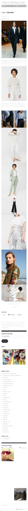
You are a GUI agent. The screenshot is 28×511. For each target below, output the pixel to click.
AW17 (23, 322)
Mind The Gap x (7, 401)
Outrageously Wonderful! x (9, 373)
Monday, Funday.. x (7, 385)
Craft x (4, 395)
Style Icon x (6, 407)
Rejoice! (5, 419)
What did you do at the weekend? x (12, 375)
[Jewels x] (20, 455)
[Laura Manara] (5, 447)
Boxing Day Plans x (8, 425)
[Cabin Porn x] (20, 494)
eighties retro (9, 325)
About (3, 5)
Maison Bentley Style (13, 2)
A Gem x (5, 393)
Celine (5, 325)
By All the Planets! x (8, 381)
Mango (21, 104)
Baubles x (5, 423)
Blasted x (5, 19)
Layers (4, 399)
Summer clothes (4, 327)
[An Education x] (7, 455)
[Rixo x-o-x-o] (23, 447)
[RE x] (11, 447)
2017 (21, 322)
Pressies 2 (5, 429)
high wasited (15, 325)
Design (2, 324)
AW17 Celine (4, 60)
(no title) (5, 387)
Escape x (5, 427)
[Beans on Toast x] (20, 468)
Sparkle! (5, 417)
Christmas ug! (6, 421)
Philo (23, 325)
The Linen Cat (6, 438)
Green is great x (7, 391)
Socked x (5, 415)
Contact (17, 5)
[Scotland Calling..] (7, 481)
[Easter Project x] (20, 481)
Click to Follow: (6, 333)
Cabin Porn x (6, 411)
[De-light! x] (7, 468)
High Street (18, 324)
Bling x (4, 389)
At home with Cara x (8, 383)
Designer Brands (8, 324)
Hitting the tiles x (7, 379)
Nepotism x (6, 403)
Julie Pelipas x (6, 397)
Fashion (13, 324)
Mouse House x (7, 409)
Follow (4, 341)
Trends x (5, 377)
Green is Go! (6, 431)
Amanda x (5, 405)
